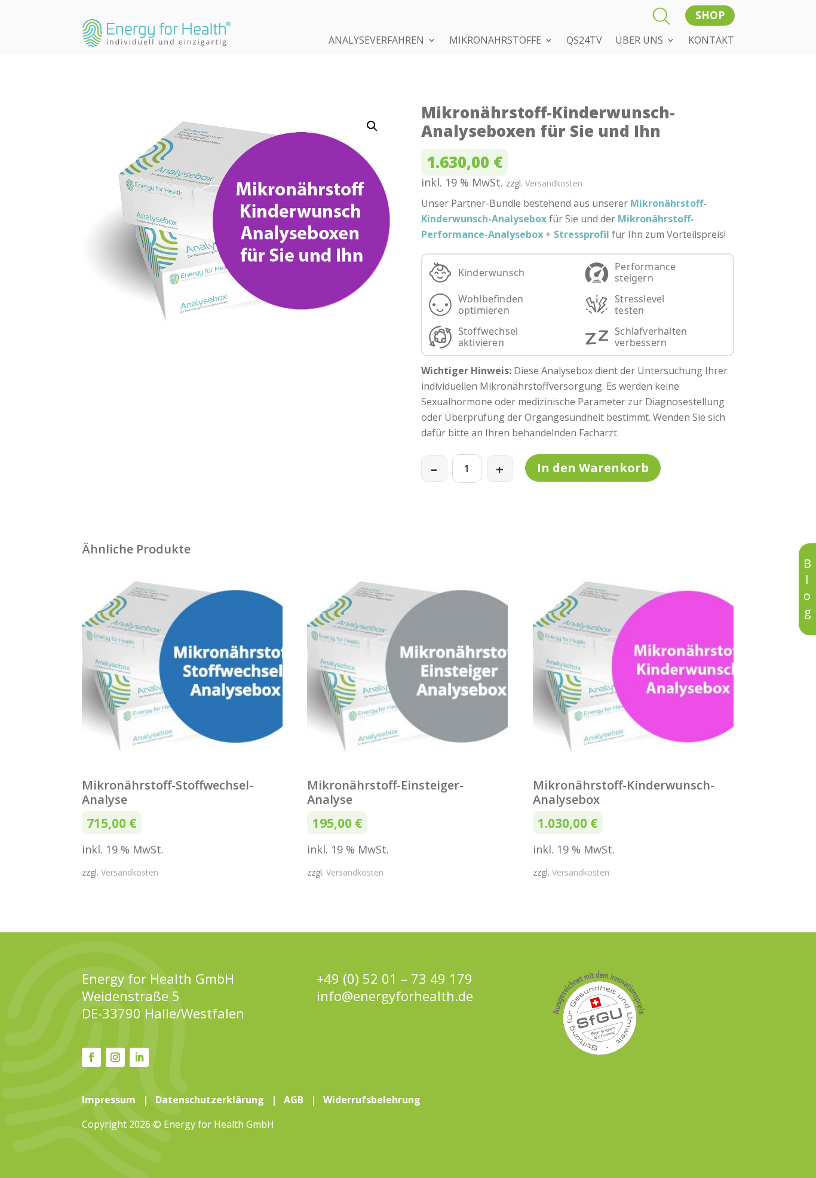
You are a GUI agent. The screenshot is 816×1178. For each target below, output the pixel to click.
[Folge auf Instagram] (115, 1057)
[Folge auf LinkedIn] (139, 1057)
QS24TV (584, 41)
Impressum (109, 1099)
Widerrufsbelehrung (372, 1099)
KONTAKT (711, 41)
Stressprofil (581, 234)
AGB (293, 1099)
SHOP (709, 15)
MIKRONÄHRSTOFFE (495, 41)
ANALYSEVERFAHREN (376, 41)
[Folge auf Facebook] (91, 1057)
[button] (372, 126)
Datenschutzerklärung (209, 1099)
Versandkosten (553, 183)
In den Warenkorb (593, 468)
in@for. (395, 996)
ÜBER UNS (639, 41)
